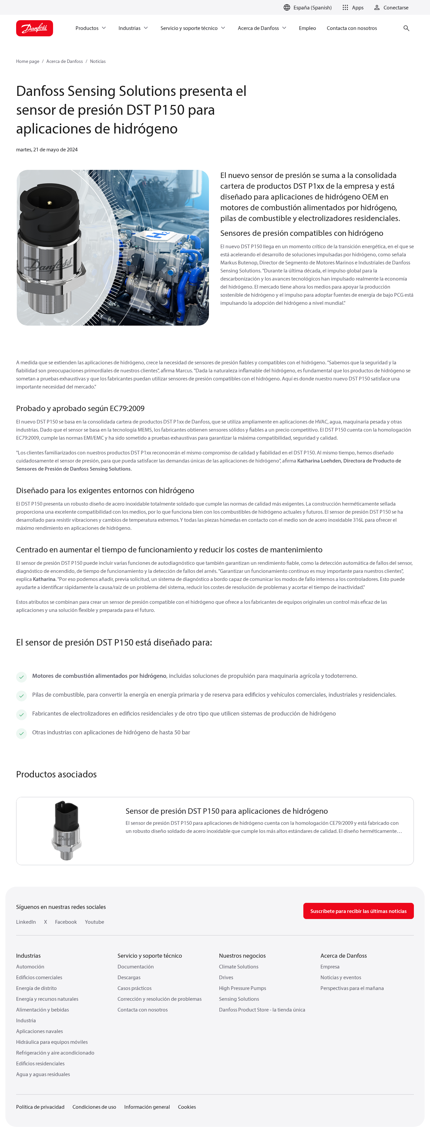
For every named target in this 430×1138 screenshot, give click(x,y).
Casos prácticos (135, 988)
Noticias (98, 61)
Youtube (94, 921)
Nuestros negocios (242, 955)
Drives (226, 977)
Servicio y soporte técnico (150, 955)
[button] (351, 7)
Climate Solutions (238, 966)
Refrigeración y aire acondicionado (55, 1052)
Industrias (28, 955)
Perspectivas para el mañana (352, 988)
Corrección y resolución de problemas (160, 998)
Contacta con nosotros (143, 1009)
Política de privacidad (40, 1106)
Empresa (330, 966)
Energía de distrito (36, 988)
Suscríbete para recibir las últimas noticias (358, 911)
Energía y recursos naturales (47, 998)
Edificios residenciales (40, 1063)
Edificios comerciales (39, 977)
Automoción (30, 966)
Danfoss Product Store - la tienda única (262, 1009)
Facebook (66, 921)
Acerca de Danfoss (64, 61)
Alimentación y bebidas (42, 1009)
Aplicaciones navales (39, 1031)
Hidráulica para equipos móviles (52, 1041)
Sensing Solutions (239, 998)
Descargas (129, 977)
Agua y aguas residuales (43, 1074)
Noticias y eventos (340, 977)
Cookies (187, 1106)
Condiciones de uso (94, 1106)
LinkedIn (26, 921)
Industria (26, 1020)
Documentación (136, 966)
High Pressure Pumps (242, 988)
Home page (27, 61)
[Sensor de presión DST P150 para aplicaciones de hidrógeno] (67, 831)
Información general (147, 1106)
